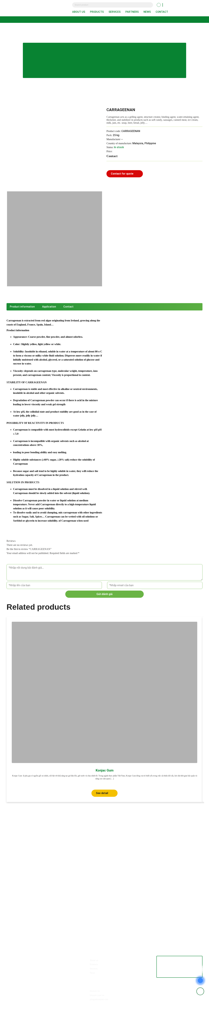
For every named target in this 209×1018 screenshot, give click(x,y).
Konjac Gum (104, 770)
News (147, 11)
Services (115, 11)
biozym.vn (95, 991)
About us (78, 11)
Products (97, 11)
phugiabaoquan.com (99, 999)
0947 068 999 (40, 960)
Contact (162, 11)
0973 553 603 (25, 960)
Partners (132, 11)
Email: (13, 966)
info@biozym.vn (24, 966)
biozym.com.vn (97, 995)
